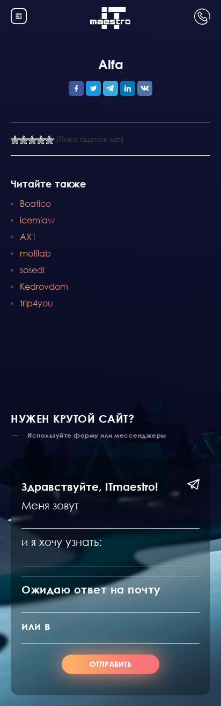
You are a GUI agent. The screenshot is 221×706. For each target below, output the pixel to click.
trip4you (36, 303)
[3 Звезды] (32, 140)
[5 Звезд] (49, 140)
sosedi (32, 269)
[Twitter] (93, 88)
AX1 (28, 236)
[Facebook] (76, 88)
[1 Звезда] (15, 140)
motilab (35, 253)
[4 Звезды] (40, 140)
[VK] (144, 88)
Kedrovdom (44, 286)
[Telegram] (110, 88)
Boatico (35, 203)
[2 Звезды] (23, 140)
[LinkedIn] (127, 88)
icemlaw (37, 220)
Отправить (110, 664)
